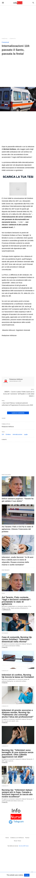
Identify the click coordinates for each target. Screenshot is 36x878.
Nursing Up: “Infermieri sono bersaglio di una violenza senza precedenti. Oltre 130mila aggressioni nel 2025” (17, 753)
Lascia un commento (18, 413)
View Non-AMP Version (24, 845)
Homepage (5, 38)
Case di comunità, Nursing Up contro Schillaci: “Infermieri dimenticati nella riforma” (17, 639)
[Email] (15, 144)
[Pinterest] (13, 144)
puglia (26, 434)
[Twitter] (11, 144)
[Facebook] (3, 144)
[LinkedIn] (5, 144)
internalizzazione (17, 434)
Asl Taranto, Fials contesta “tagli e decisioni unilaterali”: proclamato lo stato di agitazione (16, 600)
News (3, 593)
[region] (18, 20)
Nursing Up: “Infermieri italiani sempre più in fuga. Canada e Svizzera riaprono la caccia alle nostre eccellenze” (17, 793)
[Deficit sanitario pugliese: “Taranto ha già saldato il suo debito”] (18, 486)
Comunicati (13, 38)
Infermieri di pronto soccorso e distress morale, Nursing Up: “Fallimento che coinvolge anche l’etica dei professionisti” (17, 713)
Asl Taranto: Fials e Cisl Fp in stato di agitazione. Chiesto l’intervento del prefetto (17, 529)
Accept (27, 875)
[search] (33, 3)
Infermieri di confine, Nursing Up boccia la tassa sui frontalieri (18, 676)
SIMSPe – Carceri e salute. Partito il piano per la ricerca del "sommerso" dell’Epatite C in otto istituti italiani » (18, 394)
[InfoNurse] (18, 2)
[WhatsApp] (9, 144)
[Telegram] (7, 144)
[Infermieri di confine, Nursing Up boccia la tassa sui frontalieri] (18, 660)
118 (3, 434)
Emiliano (8, 434)
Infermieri (5, 633)
